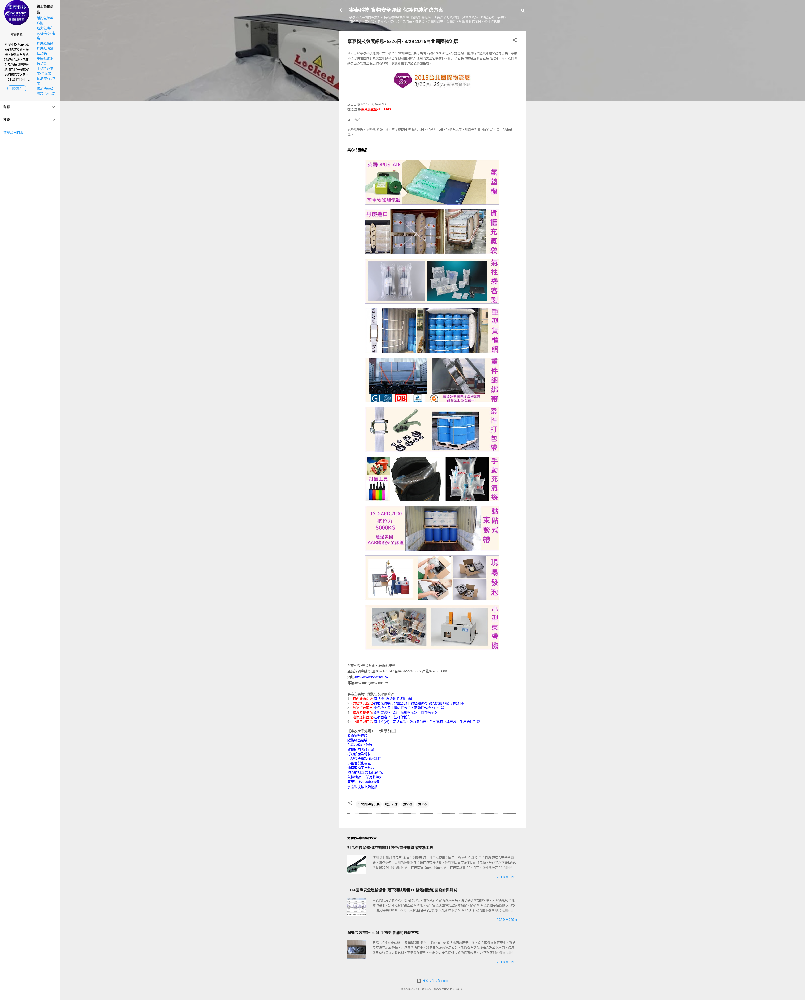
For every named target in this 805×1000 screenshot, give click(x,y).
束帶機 (379, 708)
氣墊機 (379, 698)
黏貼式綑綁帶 (439, 703)
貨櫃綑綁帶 (419, 703)
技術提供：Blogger (434, 981)
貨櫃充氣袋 (382, 703)
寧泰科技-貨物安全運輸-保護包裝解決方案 (396, 10)
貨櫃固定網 (400, 703)
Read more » (506, 877)
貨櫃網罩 (457, 703)
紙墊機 (391, 698)
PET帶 (439, 708)
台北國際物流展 (369, 804)
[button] (514, 41)
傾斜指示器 (409, 712)
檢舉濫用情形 (13, 132)
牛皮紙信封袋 (470, 722)
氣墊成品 (399, 722)
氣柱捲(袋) (381, 722)
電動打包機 (422, 708)
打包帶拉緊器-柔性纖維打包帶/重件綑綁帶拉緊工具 (390, 847)
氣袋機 (408, 804)
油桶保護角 (402, 717)
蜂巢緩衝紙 (45, 43)
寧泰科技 (17, 34)
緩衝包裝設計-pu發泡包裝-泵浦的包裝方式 (383, 932)
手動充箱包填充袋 (443, 722)
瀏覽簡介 (17, 88)
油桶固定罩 (382, 717)
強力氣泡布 (417, 722)
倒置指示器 (429, 712)
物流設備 (391, 804)
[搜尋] (523, 11)
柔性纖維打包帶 (399, 708)
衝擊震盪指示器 (385, 712)
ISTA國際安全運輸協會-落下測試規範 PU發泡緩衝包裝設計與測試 (402, 890)
